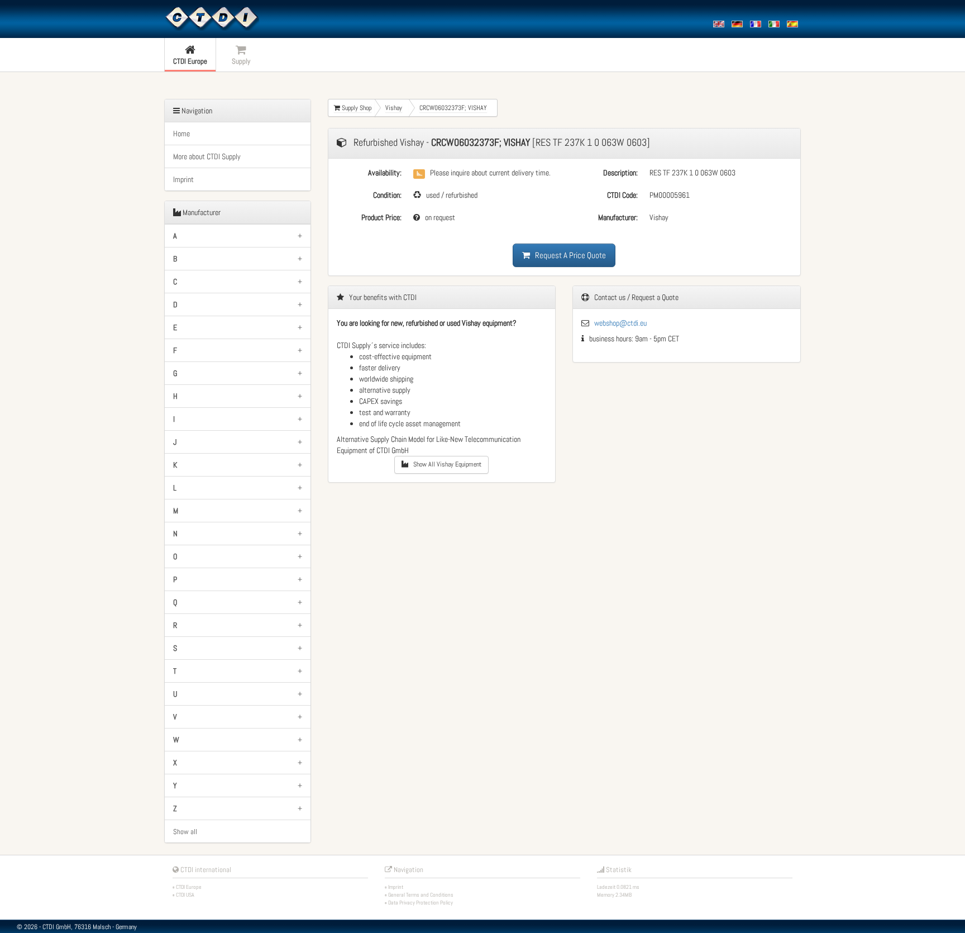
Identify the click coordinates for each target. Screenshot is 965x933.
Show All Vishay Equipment (444, 464)
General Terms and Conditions (420, 894)
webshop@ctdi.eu (620, 323)
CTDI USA (185, 894)
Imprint (183, 179)
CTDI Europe (189, 887)
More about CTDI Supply (207, 156)
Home (181, 133)
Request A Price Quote (568, 255)
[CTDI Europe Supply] (211, 18)
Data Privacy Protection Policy (420, 902)
